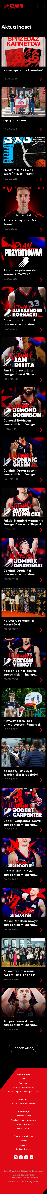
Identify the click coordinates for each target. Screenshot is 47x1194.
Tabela (24, 1079)
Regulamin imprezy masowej (23, 1120)
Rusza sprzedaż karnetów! (23, 70)
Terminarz (23, 1083)
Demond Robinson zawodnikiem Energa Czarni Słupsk (19, 424)
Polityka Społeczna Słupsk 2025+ (23, 1091)
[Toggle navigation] (40, 6)
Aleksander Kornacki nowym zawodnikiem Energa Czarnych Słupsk (22, 324)
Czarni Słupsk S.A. (23, 1136)
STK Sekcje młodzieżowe (23, 1103)
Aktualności (23, 1075)
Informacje (24, 1112)
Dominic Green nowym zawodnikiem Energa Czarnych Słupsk (20, 474)
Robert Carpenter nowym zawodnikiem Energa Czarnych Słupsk (23, 825)
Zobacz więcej (23, 1048)
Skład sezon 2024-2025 (23, 1087)
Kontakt (23, 1140)
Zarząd (23, 1145)
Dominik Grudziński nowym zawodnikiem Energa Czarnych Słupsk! (22, 574)
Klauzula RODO (23, 1128)
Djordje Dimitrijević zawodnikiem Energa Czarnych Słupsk (19, 875)
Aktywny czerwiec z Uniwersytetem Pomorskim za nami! (23, 724)
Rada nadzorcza (23, 1149)
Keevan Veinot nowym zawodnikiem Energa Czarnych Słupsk (20, 674)
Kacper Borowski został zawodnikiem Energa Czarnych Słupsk (21, 1025)
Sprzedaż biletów (23, 1116)
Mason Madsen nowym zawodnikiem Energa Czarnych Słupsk (21, 925)
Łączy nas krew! (15, 120)
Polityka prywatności (23, 1124)
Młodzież (23, 1099)
